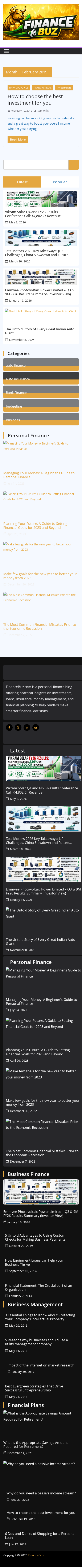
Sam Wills (43, 110)
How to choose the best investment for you (35, 99)
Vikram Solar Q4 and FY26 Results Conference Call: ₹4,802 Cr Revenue (33, 214)
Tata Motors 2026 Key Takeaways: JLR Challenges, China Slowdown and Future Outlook (36, 253)
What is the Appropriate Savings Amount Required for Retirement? (35, 1445)
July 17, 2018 (17, 1544)
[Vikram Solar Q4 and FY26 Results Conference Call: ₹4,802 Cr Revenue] (43, 768)
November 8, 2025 (21, 340)
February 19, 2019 (23, 1519)
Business (13, 419)
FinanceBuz (36, 1555)
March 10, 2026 (19, 261)
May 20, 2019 (18, 1325)
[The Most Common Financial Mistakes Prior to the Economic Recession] (41, 604)
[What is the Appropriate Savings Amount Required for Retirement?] (41, 1422)
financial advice (18, 87)
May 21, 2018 (18, 1397)
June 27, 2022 (20, 1500)
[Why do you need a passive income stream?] (41, 1473)
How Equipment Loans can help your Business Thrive (34, 1262)
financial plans (43, 87)
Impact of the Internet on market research (41, 1365)
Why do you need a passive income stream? (41, 1493)
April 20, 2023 (16, 534)
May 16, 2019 (18, 1351)
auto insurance (18, 378)
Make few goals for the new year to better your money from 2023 (40, 576)
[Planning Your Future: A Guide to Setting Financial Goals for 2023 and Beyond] (41, 503)
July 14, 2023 (16, 483)
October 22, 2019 (21, 1246)
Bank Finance (16, 392)
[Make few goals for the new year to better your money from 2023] (41, 554)
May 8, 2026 (17, 222)
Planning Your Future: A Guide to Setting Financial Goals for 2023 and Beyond (35, 526)
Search (74, 164)
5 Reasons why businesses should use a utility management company (36, 1342)
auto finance (16, 365)
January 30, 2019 (23, 1372)
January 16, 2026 (20, 300)
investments (64, 87)
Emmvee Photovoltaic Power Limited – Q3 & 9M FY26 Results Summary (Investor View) (39, 292)
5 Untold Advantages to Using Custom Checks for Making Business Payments (35, 1237)
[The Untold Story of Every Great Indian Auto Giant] (43, 919)
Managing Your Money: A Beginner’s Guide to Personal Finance (39, 475)
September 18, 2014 (23, 1271)
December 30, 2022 (20, 584)
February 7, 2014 (20, 1296)
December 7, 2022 (20, 635)
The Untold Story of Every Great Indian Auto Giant (39, 331)
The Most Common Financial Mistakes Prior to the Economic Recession (39, 627)
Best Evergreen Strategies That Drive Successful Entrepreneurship (34, 1388)
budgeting (14, 406)
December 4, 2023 (20, 1453)
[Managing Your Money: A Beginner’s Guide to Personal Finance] (41, 453)
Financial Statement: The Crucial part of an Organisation (38, 1288)
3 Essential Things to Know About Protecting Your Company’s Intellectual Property (40, 1317)
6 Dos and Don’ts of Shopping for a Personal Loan (40, 1536)
